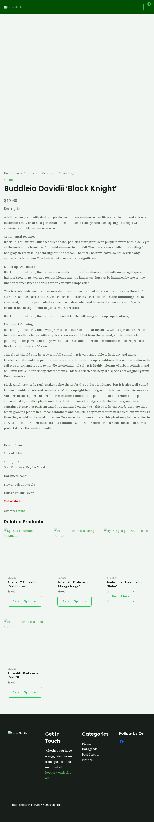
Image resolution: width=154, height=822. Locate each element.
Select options (25, 601)
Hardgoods (89, 749)
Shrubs (29, 173)
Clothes (87, 760)
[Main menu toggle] (135, 7)
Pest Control (90, 754)
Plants (18, 173)
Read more (121, 596)
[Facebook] (121, 741)
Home (8, 173)
